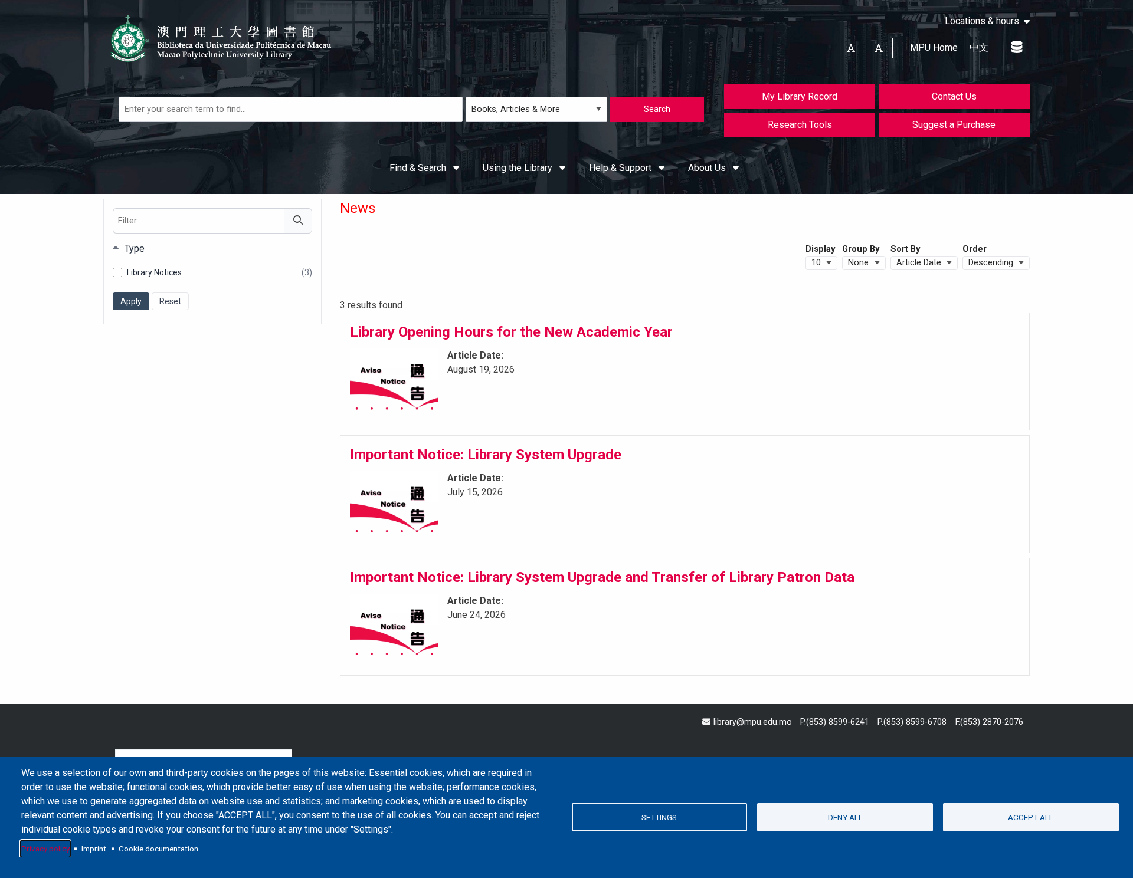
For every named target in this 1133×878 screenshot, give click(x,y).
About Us (708, 168)
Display (820, 249)
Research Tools (800, 124)
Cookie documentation (158, 848)
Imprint (93, 848)
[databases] (1017, 47)
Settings (659, 817)
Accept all (1030, 817)
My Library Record (799, 96)
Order (974, 249)
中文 (979, 47)
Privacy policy (45, 848)
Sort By (905, 249)
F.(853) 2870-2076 (989, 722)
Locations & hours (982, 21)
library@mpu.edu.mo (752, 722)
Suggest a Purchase (954, 124)
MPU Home (934, 47)
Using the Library (519, 168)
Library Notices (219, 273)
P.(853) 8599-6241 (834, 722)
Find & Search (418, 168)
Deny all (845, 817)
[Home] (221, 38)
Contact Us (954, 96)
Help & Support (621, 168)
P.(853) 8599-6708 (912, 722)
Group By (860, 249)
